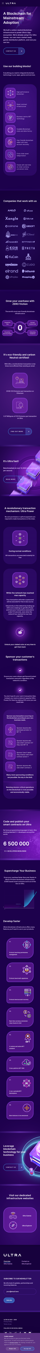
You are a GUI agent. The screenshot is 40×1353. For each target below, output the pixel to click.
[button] (3, 3)
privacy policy (14, 1342)
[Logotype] (10, 3)
